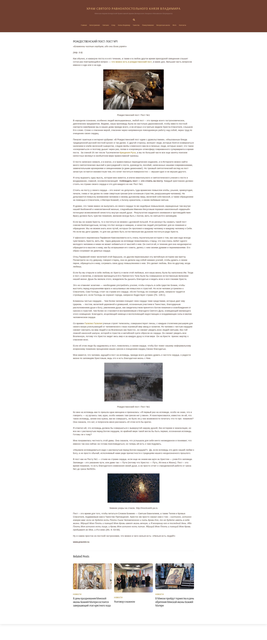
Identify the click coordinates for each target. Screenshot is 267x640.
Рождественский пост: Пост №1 (95, 41)
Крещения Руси (128, 152)
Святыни (105, 25)
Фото (174, 25)
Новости (77, 594)
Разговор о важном (124, 601)
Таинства (136, 25)
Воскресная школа (163, 25)
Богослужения (94, 25)
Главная (84, 25)
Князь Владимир (124, 25)
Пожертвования (148, 25)
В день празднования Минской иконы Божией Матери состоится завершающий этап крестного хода (92, 602)
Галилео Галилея (93, 323)
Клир (113, 25)
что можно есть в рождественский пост (131, 62)
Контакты (182, 25)
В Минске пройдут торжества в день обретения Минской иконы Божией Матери (174, 602)
